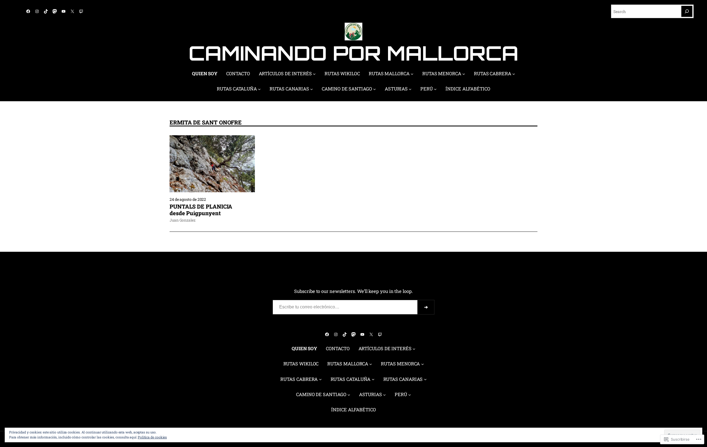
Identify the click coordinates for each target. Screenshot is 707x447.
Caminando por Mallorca (353, 53)
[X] (72, 11)
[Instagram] (37, 11)
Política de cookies (152, 437)
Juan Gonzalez (183, 220)
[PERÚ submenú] (435, 89)
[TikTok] (46, 11)
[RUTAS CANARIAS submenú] (311, 89)
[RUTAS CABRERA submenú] (513, 73)
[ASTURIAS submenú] (410, 89)
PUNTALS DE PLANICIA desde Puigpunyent (201, 209)
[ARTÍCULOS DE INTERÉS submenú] (314, 73)
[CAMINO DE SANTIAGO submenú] (374, 89)
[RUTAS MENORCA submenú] (463, 73)
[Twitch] (81, 11)
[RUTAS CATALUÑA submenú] (259, 89)
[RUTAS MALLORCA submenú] (412, 73)
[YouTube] (63, 11)
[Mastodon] (54, 11)
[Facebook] (28, 11)
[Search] (686, 11)
